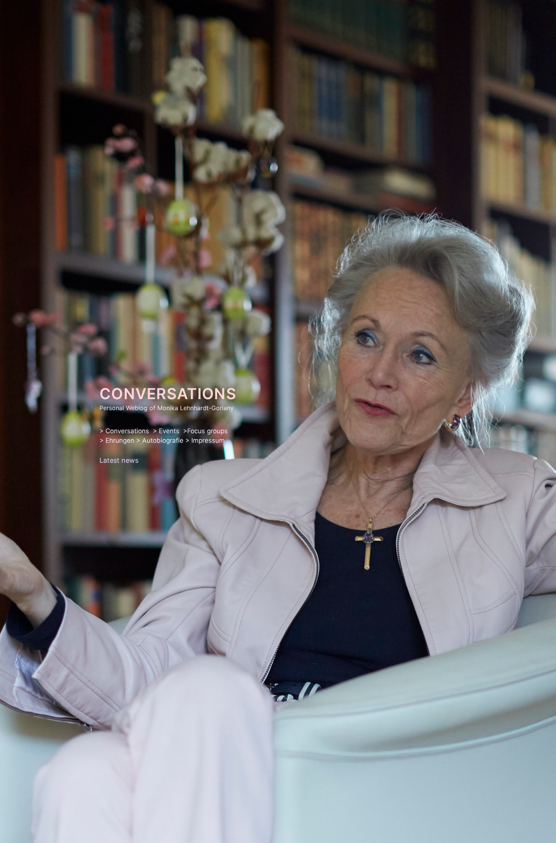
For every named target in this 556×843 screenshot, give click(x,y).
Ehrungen (120, 440)
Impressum (208, 440)
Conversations (127, 431)
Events (169, 431)
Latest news (118, 460)
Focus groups (207, 431)
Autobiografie (162, 440)
